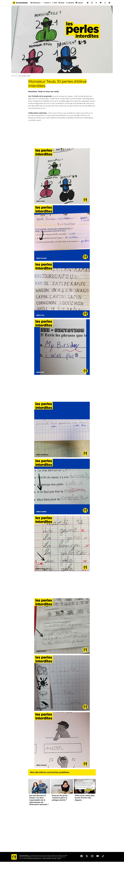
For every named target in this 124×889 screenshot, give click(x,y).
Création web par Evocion (35, 858)
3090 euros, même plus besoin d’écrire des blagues (85, 798)
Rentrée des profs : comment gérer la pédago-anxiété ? (60, 798)
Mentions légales (46, 858)
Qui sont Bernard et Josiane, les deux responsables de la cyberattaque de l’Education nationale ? (38, 800)
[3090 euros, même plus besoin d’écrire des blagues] (85, 786)
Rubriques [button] (36, 3)
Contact (59, 858)
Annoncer (53, 858)
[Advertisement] (62, 135)
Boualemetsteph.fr (24, 855)
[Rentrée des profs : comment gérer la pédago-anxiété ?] (62, 786)
